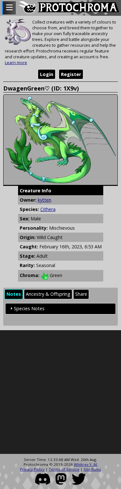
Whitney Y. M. (86, 464)
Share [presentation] (81, 294)
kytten (44, 200)
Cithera (47, 209)
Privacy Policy (32, 469)
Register (71, 74)
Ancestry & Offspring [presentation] (48, 294)
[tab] (14, 294)
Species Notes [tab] (29, 308)
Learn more (16, 62)
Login (46, 74)
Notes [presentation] (13, 294)
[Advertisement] (60, 392)
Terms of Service (64, 469)
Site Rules (92, 469)
